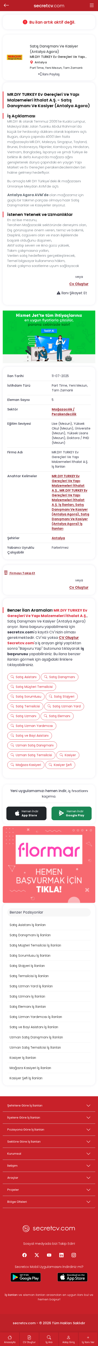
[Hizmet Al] (49, 337)
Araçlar (12, 1178)
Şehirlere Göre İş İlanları (24, 1105)
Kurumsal (14, 1153)
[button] (78, 283)
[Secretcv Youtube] (49, 1255)
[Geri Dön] (6, 5)
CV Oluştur (69, 637)
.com (49, 5)
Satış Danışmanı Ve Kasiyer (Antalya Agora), (70, 509)
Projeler (13, 1190)
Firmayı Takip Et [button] (22, 573)
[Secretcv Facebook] (24, 1255)
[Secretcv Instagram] (73, 1255)
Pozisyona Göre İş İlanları (25, 1129)
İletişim (12, 1165)
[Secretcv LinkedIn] (61, 1255)
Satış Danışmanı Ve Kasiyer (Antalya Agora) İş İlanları (70, 521)
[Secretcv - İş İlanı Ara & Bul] (26, 1277)
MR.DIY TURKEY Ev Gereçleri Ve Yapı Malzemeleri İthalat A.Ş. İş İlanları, (69, 497)
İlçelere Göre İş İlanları (23, 1117)
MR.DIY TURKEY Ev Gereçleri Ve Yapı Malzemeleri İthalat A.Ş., (68, 483)
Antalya (58, 538)
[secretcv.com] (49, 1230)
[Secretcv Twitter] (36, 1255)
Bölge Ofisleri (17, 1202)
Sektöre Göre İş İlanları (24, 1141)
